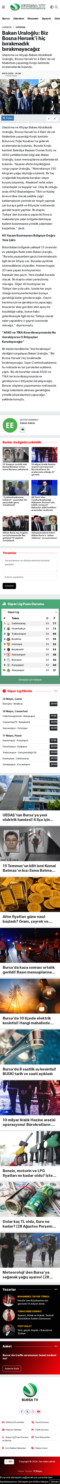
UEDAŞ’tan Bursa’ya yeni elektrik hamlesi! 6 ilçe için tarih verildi (26, 817)
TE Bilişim (37, 1471)
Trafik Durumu (42, 1430)
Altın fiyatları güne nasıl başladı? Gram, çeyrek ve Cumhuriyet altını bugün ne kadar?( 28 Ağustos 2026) (27, 919)
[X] (27, 1411)
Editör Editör (27, 423)
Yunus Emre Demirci (30, 1311)
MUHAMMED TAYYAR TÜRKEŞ (33, 1297)
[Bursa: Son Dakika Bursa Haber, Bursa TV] (27, 7)
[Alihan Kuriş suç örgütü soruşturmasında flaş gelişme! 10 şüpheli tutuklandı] (16, 523)
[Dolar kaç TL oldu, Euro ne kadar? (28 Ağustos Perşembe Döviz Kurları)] (30, 1199)
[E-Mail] (22, 429)
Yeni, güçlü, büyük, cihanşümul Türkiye (35, 1332)
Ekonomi (33, 18)
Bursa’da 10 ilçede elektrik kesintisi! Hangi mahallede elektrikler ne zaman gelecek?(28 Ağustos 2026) (30, 1020)
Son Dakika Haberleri (15, 1448)
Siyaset (46, 18)
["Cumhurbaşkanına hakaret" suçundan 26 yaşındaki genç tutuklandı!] (16, 487)
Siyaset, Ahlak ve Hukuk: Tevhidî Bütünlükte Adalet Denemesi (36, 1317)
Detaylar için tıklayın (30, 680)
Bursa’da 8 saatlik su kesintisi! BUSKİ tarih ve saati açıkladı (29, 1071)
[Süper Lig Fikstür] (55, 691)
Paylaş (9, 118)
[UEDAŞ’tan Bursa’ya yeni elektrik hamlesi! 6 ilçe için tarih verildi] (30, 792)
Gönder (9, 586)
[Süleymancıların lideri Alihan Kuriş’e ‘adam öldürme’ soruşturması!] (44, 523)
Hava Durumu (42, 1422)
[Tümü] (55, 1289)
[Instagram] (32, 1411)
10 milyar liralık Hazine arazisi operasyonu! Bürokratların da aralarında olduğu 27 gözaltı (43, 469)
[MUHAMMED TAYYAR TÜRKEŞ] (9, 1300)
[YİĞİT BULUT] (9, 1330)
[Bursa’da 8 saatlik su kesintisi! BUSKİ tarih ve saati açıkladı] (30, 1047)
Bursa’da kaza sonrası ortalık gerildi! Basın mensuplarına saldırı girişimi (29, 970)
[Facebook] (21, 1411)
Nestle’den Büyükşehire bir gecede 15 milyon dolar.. (33, 1302)
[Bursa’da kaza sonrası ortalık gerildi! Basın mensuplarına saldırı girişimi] (30, 945)
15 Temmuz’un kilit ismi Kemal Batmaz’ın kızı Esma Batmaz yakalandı (15, 467)
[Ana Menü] (3, 7)
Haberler (7, 27)
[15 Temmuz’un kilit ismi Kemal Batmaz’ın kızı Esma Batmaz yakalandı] (16, 454)
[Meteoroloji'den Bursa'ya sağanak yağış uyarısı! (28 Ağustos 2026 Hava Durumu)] (30, 1250)
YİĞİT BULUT (25, 1326)
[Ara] (56, 7)
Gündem (18, 18)
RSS (10, 1461)
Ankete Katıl (12, 1368)
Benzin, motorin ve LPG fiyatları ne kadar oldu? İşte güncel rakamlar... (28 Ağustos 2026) (28, 1173)
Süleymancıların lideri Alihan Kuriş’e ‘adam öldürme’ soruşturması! (44, 535)
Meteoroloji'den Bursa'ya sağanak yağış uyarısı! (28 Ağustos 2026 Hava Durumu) (29, 1275)
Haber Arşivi (41, 1448)
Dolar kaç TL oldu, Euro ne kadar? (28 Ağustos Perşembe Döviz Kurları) (30, 1224)
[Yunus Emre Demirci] (9, 1315)
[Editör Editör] (10, 425)
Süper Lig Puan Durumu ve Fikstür (15, 1439)
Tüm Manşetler (42, 1437)
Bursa (6, 18)
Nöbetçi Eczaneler (15, 1422)
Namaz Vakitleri (14, 1430)
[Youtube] (38, 1411)
